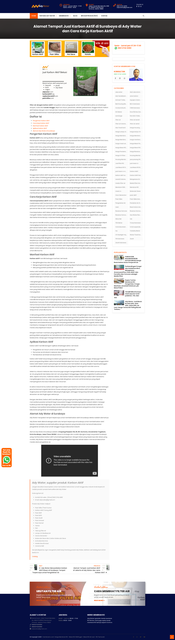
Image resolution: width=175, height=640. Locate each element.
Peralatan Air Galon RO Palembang (136, 203)
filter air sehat (134, 124)
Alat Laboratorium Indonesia (136, 92)
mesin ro (118, 191)
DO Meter (118, 112)
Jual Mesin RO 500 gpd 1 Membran (121, 167)
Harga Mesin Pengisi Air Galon (136, 144)
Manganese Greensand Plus (136, 179)
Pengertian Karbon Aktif (41, 121)
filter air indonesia (121, 124)
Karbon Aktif (134, 171)
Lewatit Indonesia (121, 179)
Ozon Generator (120, 195)
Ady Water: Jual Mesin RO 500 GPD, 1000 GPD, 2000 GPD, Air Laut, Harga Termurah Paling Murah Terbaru (128, 305)
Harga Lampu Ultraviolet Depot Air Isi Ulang (121, 132)
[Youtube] (144, 637)
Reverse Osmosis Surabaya (121, 215)
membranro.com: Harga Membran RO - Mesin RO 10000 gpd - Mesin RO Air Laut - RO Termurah (74, 637)
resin (117, 207)
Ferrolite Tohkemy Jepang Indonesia (136, 116)
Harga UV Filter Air (121, 155)
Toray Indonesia (135, 223)
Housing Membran (136, 155)
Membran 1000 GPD (121, 187)
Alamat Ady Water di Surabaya (44, 131)
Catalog (35, 556)
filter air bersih (135, 120)
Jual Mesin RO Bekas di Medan (136, 167)
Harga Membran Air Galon (121, 136)
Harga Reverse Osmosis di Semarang (136, 151)
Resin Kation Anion (136, 207)
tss (116, 231)
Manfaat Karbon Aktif (40, 126)
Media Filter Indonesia (136, 183)
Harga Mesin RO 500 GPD (136, 148)
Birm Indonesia (135, 104)
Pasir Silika (118, 199)
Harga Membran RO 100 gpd (121, 140)
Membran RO (134, 187)
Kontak (104, 16)
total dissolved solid (121, 227)
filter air (118, 120)
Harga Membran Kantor (136, 136)
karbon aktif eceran (121, 175)
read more (40, 600)
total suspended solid (136, 227)
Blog (75, 16)
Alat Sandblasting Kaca (121, 96)
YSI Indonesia (119, 239)
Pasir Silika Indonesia (136, 199)
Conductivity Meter (121, 108)
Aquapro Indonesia (136, 100)
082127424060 (37, 625)
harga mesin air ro (121, 144)
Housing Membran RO (121, 159)
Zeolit (132, 239)
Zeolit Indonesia (120, 243)
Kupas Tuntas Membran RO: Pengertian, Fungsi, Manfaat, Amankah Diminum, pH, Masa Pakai (127, 284)
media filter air (120, 183)
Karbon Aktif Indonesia (136, 175)
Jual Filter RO (119, 163)
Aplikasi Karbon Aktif (40, 128)
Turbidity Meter (135, 231)
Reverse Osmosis (121, 211)
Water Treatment (136, 235)
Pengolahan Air (120, 203)
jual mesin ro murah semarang (121, 171)
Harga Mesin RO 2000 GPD (121, 148)
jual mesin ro (134, 163)
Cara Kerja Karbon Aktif (41, 123)
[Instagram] (137, 637)
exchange (118, 116)
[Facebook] (133, 637)
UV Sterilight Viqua (121, 235)
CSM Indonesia (135, 108)
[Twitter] (140, 637)
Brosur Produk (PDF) (89, 16)
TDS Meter (118, 223)
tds (131, 219)
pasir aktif (133, 195)
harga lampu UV (135, 132)
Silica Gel (118, 219)
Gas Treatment (120, 128)
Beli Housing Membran (121, 104)
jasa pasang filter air (136, 159)
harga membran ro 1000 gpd (136, 140)
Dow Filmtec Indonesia (136, 112)
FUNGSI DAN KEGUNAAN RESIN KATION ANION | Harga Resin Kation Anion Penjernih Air (127, 260)
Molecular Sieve (135, 191)
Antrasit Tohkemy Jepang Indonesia (121, 100)
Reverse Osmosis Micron (136, 211)
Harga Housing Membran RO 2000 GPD (136, 128)
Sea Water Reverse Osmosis (136, 215)
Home (34, 16)
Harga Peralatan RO (121, 151)
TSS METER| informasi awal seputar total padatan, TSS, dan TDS (127, 295)
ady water (118, 92)
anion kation (134, 96)
